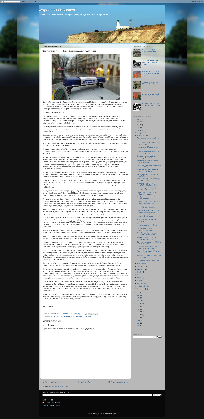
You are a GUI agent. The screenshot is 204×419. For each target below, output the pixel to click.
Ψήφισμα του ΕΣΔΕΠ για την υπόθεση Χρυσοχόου (146, 238)
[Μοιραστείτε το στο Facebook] (95, 314)
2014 (138, 312)
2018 (138, 301)
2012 (138, 317)
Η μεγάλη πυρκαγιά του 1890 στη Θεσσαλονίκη (150, 83)
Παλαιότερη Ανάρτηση (118, 382)
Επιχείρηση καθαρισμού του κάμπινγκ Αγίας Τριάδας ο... (147, 157)
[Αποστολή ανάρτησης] (85, 314)
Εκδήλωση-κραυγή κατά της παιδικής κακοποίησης (146, 188)
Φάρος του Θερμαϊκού (57, 10)
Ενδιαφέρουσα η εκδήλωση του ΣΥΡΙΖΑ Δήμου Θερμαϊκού (147, 206)
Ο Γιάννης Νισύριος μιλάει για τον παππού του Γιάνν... (148, 152)
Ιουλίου (140, 272)
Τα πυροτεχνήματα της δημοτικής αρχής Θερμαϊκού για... (148, 175)
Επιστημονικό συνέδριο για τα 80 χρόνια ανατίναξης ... (148, 161)
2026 (138, 119)
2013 (138, 314)
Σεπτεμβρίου (141, 266)
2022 (138, 130)
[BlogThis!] (91, 314)
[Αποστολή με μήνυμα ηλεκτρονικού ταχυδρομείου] (89, 314)
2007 (138, 326)
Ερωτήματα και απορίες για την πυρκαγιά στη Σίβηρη (151, 93)
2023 (138, 127)
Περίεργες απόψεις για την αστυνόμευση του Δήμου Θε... (148, 224)
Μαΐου (139, 277)
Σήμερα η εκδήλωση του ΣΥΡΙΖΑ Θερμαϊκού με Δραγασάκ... (148, 211)
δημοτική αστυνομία (67, 317)
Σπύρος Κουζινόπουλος (53, 402)
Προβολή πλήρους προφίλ (51, 405)
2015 (138, 309)
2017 (138, 303)
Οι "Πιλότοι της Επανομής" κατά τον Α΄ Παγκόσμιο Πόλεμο (151, 62)
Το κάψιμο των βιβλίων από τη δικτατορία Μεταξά (151, 50)
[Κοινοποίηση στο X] (93, 314)
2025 (138, 122)
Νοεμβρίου (141, 135)
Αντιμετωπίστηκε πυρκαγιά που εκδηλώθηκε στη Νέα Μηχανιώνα (151, 73)
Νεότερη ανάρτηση (51, 382)
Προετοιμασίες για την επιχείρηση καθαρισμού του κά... (148, 139)
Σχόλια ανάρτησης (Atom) (60, 386)
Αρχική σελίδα (84, 382)
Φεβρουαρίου (142, 286)
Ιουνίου (140, 275)
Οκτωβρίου (141, 263)
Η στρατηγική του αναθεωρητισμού (148, 260)
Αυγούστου (141, 269)
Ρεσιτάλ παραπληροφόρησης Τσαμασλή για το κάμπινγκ (147, 234)
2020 (138, 295)
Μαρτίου (140, 283)
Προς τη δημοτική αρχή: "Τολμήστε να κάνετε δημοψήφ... (148, 252)
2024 (138, 125)
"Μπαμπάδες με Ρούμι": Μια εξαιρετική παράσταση (146, 193)
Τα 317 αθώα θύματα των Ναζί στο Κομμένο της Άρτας (151, 104)
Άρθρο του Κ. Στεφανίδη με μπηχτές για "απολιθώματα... (149, 166)
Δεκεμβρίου (141, 133)
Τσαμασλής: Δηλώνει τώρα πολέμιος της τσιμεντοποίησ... (149, 179)
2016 (138, 306)
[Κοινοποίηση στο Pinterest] (97, 314)
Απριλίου (140, 280)
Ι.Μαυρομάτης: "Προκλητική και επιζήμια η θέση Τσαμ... (147, 229)
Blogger (112, 414)
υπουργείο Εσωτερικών (83, 317)
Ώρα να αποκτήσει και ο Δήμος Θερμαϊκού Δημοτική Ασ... (147, 247)
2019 (138, 298)
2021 (138, 292)
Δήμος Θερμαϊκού (54, 317)
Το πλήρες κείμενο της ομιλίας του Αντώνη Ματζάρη (148, 197)
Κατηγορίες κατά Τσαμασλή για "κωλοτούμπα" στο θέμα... (147, 148)
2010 (138, 323)
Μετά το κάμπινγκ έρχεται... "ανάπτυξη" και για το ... (146, 215)
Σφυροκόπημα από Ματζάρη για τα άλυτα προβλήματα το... (148, 202)
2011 (137, 320)
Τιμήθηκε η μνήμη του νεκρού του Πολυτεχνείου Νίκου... (148, 170)
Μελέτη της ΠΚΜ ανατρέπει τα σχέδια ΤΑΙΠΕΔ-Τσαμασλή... (147, 184)
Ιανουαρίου (141, 289)
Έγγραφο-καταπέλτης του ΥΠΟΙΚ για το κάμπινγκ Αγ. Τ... (149, 243)
